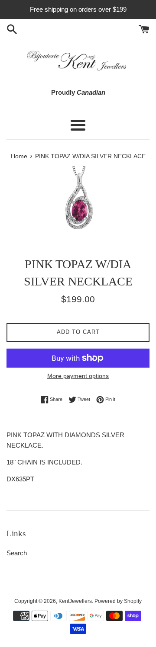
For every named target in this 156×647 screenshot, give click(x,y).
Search (16, 553)
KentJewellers (75, 601)
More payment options (78, 375)
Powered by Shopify (118, 601)
